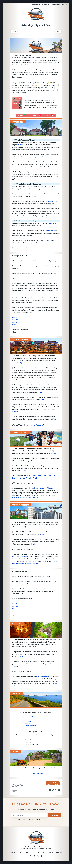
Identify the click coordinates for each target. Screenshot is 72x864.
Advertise (64, 4)
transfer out (50, 201)
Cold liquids (29, 723)
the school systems (42, 157)
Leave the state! (30, 726)
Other (14, 325)
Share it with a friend (36, 425)
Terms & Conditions (16, 852)
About (44, 852)
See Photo (22, 656)
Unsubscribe (15, 782)
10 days (42, 172)
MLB (28, 475)
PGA (45, 475)
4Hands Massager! (42, 676)
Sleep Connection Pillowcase (44, 488)
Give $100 (15, 322)
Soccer (34, 475)
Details (19, 363)
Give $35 (15, 317)
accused (43, 186)
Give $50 (15, 320)
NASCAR (22, 478)
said (20, 196)
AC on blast (29, 717)
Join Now (55, 815)
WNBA (40, 475)
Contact (51, 852)
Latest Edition (36, 4)
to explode (51, 223)
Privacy (27, 852)
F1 (26, 478)
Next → (58, 31)
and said (48, 240)
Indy (29, 478)
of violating (20, 145)
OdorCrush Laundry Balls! (20, 556)
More (14, 380)
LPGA (50, 475)
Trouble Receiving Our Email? (51, 4)
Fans (27, 719)
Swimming (28, 721)
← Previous (15, 31)
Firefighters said (50, 231)
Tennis (35, 478)
